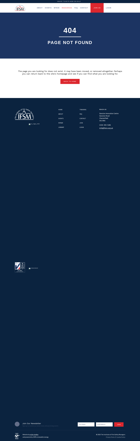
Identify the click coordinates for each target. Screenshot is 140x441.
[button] (70, 81)
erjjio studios (34, 434)
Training (83, 110)
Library (61, 127)
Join (81, 123)
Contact (83, 118)
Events (61, 118)
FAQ (81, 114)
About (60, 114)
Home (60, 110)
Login (82, 127)
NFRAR (60, 123)
